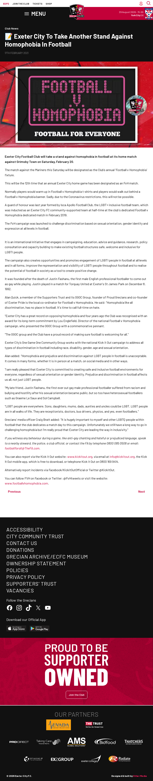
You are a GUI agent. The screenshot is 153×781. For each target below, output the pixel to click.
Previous (14, 491)
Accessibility (24, 529)
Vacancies (20, 590)
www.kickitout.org (79, 456)
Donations (20, 550)
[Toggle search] (149, 3)
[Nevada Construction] (58, 724)
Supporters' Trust (31, 583)
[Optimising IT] (33, 759)
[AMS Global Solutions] (76, 742)
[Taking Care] (47, 742)
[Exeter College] (90, 759)
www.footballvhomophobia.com (26, 483)
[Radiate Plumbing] (119, 759)
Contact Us (21, 543)
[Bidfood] (105, 742)
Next (141, 491)
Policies (17, 570)
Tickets (37, 3)
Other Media (140, 775)
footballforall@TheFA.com (22, 448)
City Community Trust (35, 536)
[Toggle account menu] (141, 3)
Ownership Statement (36, 563)
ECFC (6, 3)
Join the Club (76, 694)
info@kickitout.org (122, 456)
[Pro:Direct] (19, 742)
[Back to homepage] (76, 12)
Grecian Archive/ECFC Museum (47, 556)
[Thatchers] (134, 742)
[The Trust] (94, 725)
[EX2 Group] (62, 759)
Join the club (20, 3)
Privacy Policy (25, 577)
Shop (49, 3)
